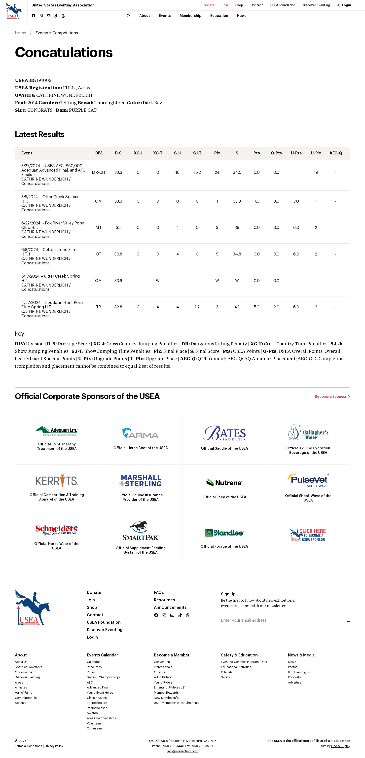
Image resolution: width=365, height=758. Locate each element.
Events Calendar (102, 655)
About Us (21, 661)
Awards (92, 713)
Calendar (93, 661)
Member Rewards (166, 692)
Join (225, 5)
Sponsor (20, 702)
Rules (91, 672)
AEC (90, 682)
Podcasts (294, 677)
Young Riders (163, 682)
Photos (292, 667)
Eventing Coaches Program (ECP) (244, 661)
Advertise (294, 682)
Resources (164, 600)
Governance (23, 672)
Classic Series (97, 697)
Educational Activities (236, 667)
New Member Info (166, 697)
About (21, 655)
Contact (257, 5)
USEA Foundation (282, 5)
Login (346, 5)
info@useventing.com (182, 751)
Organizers (95, 728)
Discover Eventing (316, 5)
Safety (225, 677)
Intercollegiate (97, 702)
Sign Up (228, 594)
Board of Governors (28, 667)
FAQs (159, 593)
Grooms (159, 672)
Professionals (163, 667)
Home (20, 33)
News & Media (301, 655)
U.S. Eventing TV (299, 672)
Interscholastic (97, 708)
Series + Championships (103, 677)
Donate (209, 5)
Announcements (170, 608)
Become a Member (171, 655)
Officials (226, 672)
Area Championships (101, 718)
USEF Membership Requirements (176, 702)
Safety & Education (239, 655)
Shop (239, 5)
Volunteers (94, 723)
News (292, 661)
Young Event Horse (100, 692)
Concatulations (35, 184)
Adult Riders (162, 677)
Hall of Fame (23, 692)
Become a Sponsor (331, 396)
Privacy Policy (54, 746)
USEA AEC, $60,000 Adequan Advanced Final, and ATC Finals (53, 170)
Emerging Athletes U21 (169, 687)
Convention (162, 661)
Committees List (26, 697)
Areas (19, 682)
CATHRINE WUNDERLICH (45, 179)
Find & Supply (340, 746)
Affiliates (21, 687)
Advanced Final (98, 687)
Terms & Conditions (28, 746)
